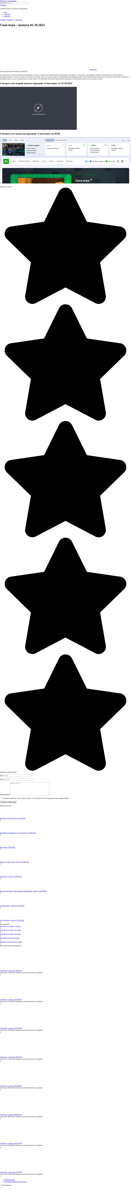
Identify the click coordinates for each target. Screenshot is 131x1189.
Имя (2, 776)
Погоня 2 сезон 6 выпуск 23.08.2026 (12, 818)
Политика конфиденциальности (15, 1182)
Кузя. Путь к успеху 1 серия (9, 938)
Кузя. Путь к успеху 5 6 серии (10, 930)
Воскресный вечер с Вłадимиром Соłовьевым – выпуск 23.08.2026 (23, 891)
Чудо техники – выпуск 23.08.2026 (12, 920)
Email (2, 779)
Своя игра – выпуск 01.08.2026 (11, 1172)
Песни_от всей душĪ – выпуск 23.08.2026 (14, 862)
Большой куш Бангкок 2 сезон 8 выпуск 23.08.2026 (18, 833)
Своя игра (93, 69)
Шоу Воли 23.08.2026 (7, 847)
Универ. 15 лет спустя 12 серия (11, 942)
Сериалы (7, 14)
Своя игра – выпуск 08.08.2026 (11, 1115)
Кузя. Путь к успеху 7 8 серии (10, 926)
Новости (7, 16)
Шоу (5, 12)
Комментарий (5, 794)
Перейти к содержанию (8, 1)
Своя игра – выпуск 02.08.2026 (11, 1143)
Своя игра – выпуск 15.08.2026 (11, 1057)
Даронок (3, 5)
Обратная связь (9, 1180)
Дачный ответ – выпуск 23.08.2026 (12, 906)
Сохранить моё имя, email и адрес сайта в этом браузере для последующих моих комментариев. (35, 798)
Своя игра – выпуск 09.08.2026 (11, 1086)
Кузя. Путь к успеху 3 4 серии (10, 934)
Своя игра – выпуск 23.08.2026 (11, 876)
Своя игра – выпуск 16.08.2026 (11, 1028)
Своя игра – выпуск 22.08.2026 (11, 999)
